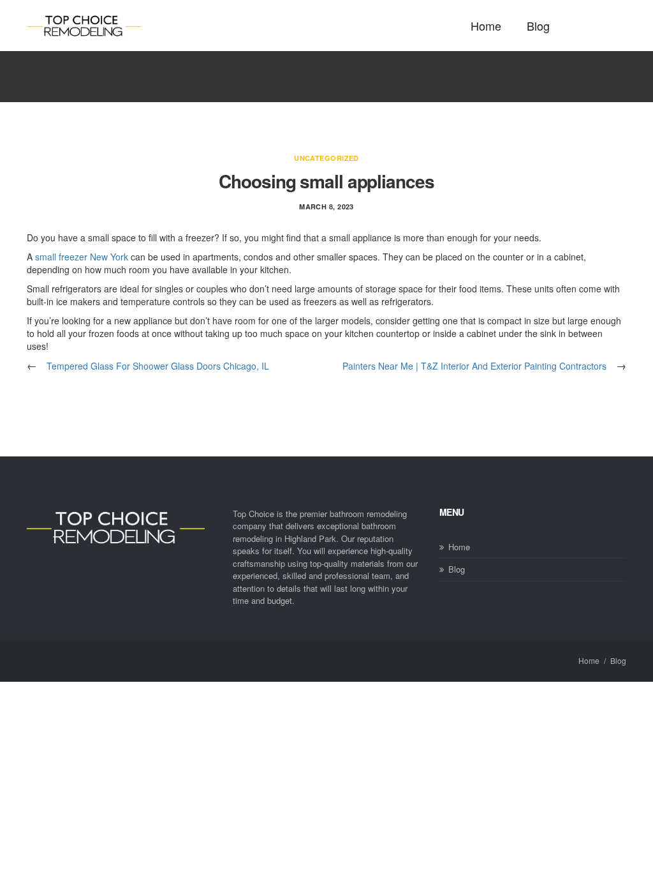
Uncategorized (326, 158)
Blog (538, 25)
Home (486, 25)
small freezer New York (81, 256)
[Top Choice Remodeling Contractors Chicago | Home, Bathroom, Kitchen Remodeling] (84, 26)
